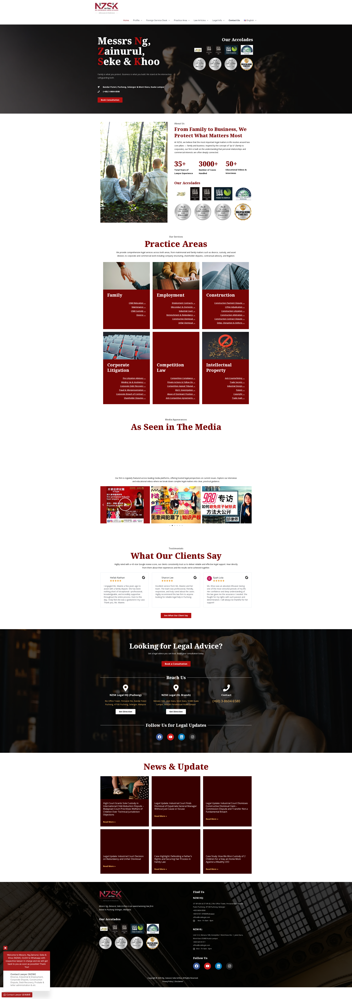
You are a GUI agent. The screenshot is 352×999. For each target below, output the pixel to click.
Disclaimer (179, 981)
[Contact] (226, 687)
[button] (250, 20)
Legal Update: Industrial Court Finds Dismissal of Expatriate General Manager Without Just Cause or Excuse (175, 806)
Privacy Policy (168, 981)
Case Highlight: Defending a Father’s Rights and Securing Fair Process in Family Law (173, 859)
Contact (226, 695)
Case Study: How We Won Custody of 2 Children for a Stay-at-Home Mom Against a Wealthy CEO (225, 859)
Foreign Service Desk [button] (156, 20)
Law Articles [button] (200, 20)
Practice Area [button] (180, 20)
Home (126, 20)
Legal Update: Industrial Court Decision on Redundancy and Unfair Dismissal (123, 858)
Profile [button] (136, 20)
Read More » (109, 822)
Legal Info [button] (217, 20)
